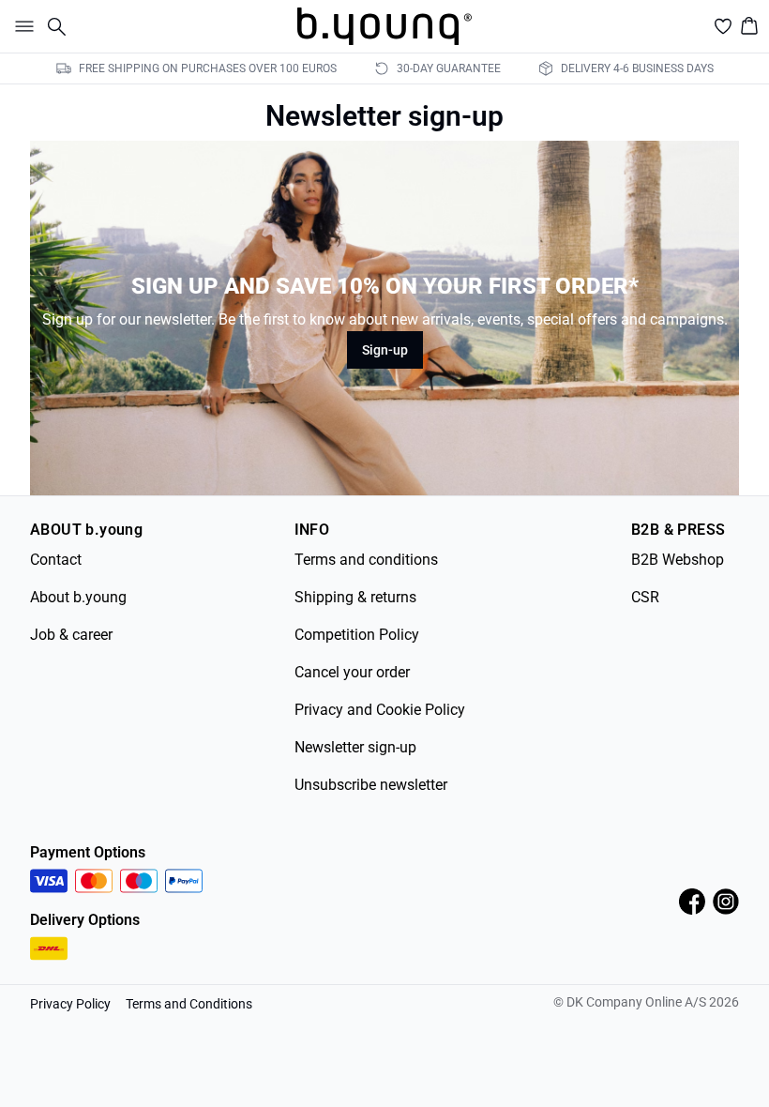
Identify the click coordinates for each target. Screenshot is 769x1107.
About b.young (78, 597)
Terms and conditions (366, 560)
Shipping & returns (355, 597)
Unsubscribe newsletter (370, 785)
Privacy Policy (70, 1003)
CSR (645, 597)
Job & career (71, 635)
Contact (56, 560)
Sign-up (385, 349)
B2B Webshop (677, 560)
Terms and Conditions (189, 1003)
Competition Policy (356, 635)
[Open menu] (21, 26)
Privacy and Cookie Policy (379, 710)
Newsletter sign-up (355, 747)
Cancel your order (352, 672)
